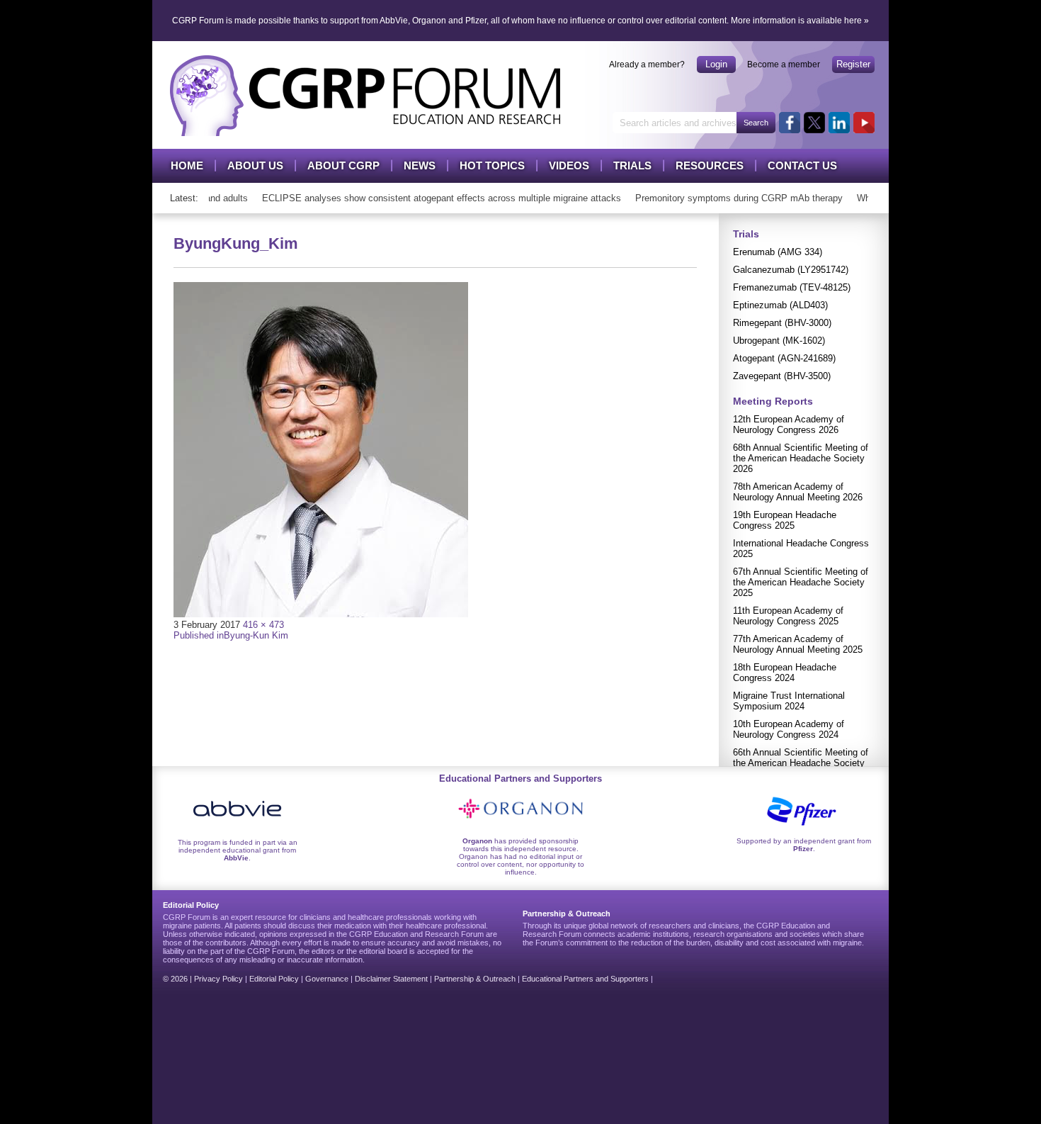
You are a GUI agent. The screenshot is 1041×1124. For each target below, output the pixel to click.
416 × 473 (263, 624)
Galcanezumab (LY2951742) (790, 269)
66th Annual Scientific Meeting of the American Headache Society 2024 (800, 763)
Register (853, 64)
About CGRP (343, 165)
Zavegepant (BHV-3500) (782, 376)
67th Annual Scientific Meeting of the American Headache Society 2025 (800, 582)
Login (716, 64)
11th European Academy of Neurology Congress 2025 (788, 615)
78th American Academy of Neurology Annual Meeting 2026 (798, 491)
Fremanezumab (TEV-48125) (792, 287)
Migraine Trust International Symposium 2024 (789, 701)
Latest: (184, 198)
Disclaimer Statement (391, 978)
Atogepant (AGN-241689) (784, 358)
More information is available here (796, 21)
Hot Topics (492, 165)
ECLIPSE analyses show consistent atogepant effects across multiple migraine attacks (433, 198)
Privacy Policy (218, 978)
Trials (632, 165)
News (420, 165)
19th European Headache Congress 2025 (784, 520)
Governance (326, 978)
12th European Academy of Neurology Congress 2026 (788, 424)
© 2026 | (178, 978)
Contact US (802, 165)
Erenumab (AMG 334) (777, 252)
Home (187, 165)
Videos (569, 165)
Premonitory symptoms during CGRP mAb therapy (730, 198)
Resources (710, 165)
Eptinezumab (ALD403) (780, 305)
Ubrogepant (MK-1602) (779, 340)
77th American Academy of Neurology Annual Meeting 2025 (798, 644)
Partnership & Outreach (475, 978)
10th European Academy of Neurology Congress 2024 (788, 729)
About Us (255, 165)
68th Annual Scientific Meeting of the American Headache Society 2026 (800, 458)
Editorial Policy (274, 978)
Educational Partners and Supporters (585, 978)
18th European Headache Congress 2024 (784, 672)
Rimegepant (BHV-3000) (782, 322)
